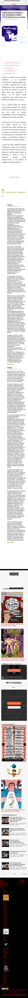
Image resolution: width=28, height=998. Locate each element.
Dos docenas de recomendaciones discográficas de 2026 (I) (17, 841)
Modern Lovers (21, 192)
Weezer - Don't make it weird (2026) (5, 904)
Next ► (24, 874)
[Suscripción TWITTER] (14, 575)
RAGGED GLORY (5, 927)
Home (14, 874)
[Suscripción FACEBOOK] (11, 575)
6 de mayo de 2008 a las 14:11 (14, 206)
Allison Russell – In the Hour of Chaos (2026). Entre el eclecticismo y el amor (5, 919)
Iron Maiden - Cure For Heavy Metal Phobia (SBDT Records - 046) (5, 978)
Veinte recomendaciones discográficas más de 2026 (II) (17, 830)
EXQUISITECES (5, 940)
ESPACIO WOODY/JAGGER (12, 0)
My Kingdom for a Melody (5, 892)
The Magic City (5, 937)
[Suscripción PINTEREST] (17, 575)
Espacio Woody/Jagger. (17, 989)
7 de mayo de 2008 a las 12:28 (14, 369)
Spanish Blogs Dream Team (5, 963)
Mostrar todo (4, 986)
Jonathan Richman (11, 192)
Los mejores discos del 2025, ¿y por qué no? (18, 852)
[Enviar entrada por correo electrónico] (3, 190)
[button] (3, 22)
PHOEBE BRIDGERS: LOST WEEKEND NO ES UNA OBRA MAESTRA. (5, 953)
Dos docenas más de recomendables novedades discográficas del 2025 (17, 864)
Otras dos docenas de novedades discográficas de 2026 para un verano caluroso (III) (18, 819)
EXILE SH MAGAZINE (5, 910)
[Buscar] (26, 3)
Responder (10, 364)
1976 (3, 192)
